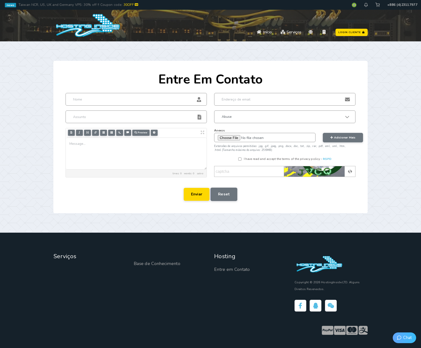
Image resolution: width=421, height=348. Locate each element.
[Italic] (79, 133)
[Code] (119, 133)
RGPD (327, 159)
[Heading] (87, 133)
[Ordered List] (111, 133)
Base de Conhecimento (157, 263)
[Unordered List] (103, 133)
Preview (142, 132)
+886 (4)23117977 (402, 4)
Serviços (293, 32)
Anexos (219, 130)
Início (266, 32)
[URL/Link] (95, 133)
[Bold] (71, 133)
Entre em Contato (232, 269)
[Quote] (127, 133)
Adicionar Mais (344, 137)
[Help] (154, 133)
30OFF (129, 4)
